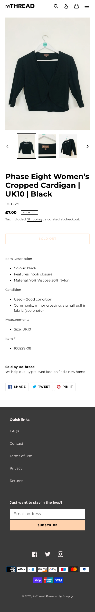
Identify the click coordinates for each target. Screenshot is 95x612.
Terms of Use (21, 456)
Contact (16, 443)
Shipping (34, 219)
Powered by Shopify (59, 596)
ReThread (39, 596)
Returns (16, 481)
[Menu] (87, 6)
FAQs (14, 431)
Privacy (16, 468)
